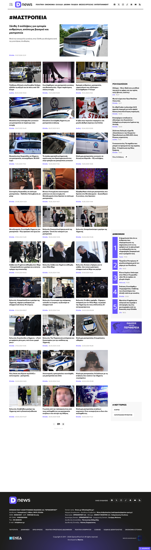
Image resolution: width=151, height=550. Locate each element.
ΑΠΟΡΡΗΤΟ (145, 548)
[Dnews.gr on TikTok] (127, 4)
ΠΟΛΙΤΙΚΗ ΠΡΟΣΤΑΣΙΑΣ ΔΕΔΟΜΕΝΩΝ (59, 529)
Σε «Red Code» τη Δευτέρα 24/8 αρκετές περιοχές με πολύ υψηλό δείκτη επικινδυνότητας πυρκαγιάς (125, 109)
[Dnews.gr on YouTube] (135, 4)
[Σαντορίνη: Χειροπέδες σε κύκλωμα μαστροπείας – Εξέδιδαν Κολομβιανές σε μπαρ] (25, 178)
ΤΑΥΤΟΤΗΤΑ (13, 529)
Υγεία (121, 257)
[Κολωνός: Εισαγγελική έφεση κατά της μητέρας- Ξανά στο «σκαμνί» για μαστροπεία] (58, 216)
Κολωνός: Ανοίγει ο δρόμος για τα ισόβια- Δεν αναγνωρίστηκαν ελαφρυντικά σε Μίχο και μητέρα (89, 267)
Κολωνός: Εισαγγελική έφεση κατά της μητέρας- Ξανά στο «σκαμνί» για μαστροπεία (57, 231)
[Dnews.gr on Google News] (131, 4)
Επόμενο (63, 424)
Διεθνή (11, 93)
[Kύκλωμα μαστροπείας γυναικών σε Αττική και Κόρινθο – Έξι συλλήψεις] (92, 143)
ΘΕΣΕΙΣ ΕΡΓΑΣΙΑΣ (86, 4)
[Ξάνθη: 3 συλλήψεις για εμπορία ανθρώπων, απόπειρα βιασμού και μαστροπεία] (84, 40)
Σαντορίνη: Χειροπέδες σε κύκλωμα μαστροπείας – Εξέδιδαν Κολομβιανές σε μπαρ (25, 193)
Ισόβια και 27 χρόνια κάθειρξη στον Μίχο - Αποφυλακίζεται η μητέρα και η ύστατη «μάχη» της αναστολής (25, 267)
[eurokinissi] (25, 360)
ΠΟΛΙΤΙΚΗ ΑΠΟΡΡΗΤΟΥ (83, 529)
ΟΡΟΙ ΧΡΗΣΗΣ (38, 529)
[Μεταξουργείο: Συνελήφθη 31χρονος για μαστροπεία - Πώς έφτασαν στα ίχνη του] (25, 216)
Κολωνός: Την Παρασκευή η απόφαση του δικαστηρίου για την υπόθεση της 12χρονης (58, 340)
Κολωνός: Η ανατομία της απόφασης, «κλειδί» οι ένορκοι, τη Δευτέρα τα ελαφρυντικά (57, 302)
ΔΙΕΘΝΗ (67, 4)
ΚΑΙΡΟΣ (117, 410)
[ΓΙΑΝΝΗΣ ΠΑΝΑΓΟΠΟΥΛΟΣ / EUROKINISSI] (58, 143)
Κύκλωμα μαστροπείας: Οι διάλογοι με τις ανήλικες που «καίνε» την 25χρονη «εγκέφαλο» (92, 375)
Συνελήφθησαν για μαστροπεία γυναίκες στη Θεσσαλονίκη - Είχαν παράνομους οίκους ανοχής (58, 87)
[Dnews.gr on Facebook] (114, 4)
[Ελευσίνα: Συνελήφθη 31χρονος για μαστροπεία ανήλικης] (58, 107)
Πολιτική (122, 282)
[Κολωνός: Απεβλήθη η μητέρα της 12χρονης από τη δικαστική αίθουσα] (25, 396)
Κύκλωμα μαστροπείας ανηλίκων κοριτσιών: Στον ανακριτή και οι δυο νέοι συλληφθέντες (92, 411)
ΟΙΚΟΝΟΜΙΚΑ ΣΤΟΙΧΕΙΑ (133, 529)
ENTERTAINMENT (101, 4)
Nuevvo (80, 540)
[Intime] (92, 325)
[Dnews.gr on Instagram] (123, 4)
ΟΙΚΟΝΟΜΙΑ (50, 4)
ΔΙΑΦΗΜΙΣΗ (25, 529)
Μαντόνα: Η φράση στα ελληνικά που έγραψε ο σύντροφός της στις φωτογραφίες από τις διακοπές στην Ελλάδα (128, 304)
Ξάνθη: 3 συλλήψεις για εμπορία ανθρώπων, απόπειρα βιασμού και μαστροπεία (29, 29)
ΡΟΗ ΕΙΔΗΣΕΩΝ (119, 84)
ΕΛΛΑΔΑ (59, 4)
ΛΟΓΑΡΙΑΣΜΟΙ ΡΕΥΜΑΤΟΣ (123, 415)
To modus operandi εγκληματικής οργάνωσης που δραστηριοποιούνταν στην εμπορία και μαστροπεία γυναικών (58, 158)
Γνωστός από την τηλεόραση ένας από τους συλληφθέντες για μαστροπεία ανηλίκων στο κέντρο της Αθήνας (57, 411)
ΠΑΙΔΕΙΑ (74, 4)
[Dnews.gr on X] (118, 4)
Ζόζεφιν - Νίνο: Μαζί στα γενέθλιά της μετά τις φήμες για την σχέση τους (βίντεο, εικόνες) (125, 90)
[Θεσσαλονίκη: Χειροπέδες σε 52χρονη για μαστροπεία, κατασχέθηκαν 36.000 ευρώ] (25, 143)
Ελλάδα (11, 55)
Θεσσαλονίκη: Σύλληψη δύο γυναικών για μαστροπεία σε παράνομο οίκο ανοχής (24, 122)
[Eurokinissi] (58, 325)
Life (113, 95)
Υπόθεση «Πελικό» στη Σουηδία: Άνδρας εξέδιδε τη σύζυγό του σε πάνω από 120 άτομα (24, 87)
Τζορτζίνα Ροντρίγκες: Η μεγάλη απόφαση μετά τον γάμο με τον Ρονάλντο (129, 263)
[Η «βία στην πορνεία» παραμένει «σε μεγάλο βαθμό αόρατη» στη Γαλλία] (92, 107)
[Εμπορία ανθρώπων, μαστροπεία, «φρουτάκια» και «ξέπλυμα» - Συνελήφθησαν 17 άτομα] (92, 72)
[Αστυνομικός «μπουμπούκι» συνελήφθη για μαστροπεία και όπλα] (58, 360)
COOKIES (97, 529)
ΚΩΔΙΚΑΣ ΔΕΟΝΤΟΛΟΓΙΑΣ (113, 529)
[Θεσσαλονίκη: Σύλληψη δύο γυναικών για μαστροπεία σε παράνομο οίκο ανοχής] (25, 107)
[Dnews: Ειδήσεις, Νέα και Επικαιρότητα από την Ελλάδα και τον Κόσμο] (23, 5)
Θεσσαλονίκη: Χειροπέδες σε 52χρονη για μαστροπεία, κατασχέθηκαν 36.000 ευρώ (24, 158)
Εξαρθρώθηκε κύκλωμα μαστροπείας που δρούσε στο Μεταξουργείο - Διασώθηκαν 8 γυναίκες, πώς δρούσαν (92, 193)
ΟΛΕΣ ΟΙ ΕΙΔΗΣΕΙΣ (101, 500)
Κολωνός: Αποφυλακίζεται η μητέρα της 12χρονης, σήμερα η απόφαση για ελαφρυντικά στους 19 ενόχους (24, 302)
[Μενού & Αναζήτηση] (11, 4)
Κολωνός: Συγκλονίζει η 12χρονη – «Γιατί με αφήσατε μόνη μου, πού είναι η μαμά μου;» (25, 340)
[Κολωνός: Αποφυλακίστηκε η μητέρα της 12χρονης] (92, 216)
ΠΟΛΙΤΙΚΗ (40, 4)
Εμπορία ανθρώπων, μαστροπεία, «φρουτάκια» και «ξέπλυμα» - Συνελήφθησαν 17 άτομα (88, 87)
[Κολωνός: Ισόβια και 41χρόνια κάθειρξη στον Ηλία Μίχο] (58, 252)
